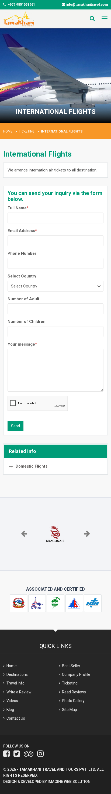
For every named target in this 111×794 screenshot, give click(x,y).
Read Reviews (74, 692)
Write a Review (19, 692)
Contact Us (15, 718)
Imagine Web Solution (69, 781)
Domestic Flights (31, 466)
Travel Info (15, 683)
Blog (10, 709)
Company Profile (76, 674)
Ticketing (26, 131)
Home (7, 131)
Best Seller (71, 666)
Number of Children (27, 321)
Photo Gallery (73, 701)
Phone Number (22, 253)
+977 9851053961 (21, 4)
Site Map (69, 709)
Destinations (17, 674)
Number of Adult (23, 298)
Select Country (22, 276)
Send (15, 426)
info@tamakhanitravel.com (87, 4)
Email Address (22, 230)
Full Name (18, 208)
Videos (12, 701)
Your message (22, 344)
